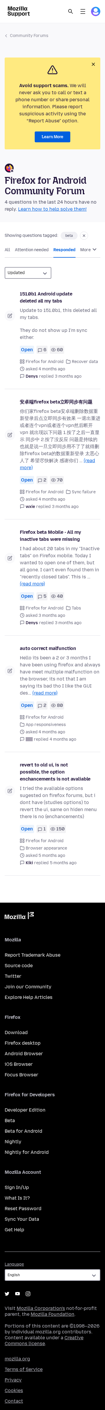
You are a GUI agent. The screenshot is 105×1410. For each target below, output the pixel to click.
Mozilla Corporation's (41, 1308)
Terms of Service (24, 1369)
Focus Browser (21, 1075)
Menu (83, 11)
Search (70, 11)
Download (16, 1032)
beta (69, 236)
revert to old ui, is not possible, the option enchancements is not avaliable (55, 772)
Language (14, 1264)
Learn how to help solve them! (52, 209)
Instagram (28, 1293)
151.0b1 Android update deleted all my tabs (46, 297)
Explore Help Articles (28, 997)
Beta (10, 1120)
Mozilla (19, 916)
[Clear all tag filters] (84, 236)
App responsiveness (46, 724)
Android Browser (24, 1053)
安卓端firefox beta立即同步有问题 (56, 402)
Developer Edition (25, 1110)
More (86, 249)
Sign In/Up (17, 1187)
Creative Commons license (44, 1340)
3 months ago (68, 376)
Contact (14, 1401)
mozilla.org (17, 1359)
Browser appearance (46, 848)
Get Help (14, 1229)
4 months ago (63, 739)
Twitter (13, 976)
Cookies (14, 1390)
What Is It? (17, 1198)
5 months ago (63, 862)
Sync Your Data (22, 1219)
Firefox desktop (23, 1043)
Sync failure (84, 491)
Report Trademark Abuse (32, 955)
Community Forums (29, 35)
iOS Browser (19, 1064)
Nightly (13, 1141)
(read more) (32, 584)
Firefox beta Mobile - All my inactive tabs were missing (50, 535)
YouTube (17, 1293)
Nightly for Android (27, 1152)
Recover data (85, 361)
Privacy (13, 1380)
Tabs (76, 608)
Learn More (52, 136)
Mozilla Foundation (52, 1314)
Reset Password (23, 1208)
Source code (19, 965)
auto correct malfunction (48, 648)
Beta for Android (23, 1131)
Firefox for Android (45, 361)
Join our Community (28, 986)
